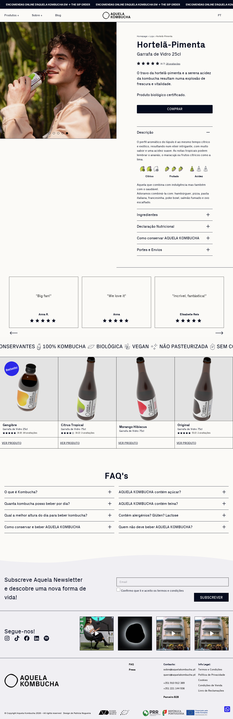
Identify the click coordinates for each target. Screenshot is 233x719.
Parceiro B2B (171, 697)
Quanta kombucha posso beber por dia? (37, 504)
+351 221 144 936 (174, 688)
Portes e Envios (149, 250)
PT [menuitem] (219, 15)
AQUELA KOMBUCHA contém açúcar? (150, 492)
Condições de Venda (210, 685)
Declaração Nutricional (155, 227)
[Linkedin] (36, 638)
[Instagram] (7, 638)
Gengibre (10, 425)
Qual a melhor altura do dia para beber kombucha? (45, 515)
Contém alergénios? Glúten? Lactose (148, 515)
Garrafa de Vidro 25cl (15, 429)
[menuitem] (222, 15)
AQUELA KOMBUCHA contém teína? (148, 504)
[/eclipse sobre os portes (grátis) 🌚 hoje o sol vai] (135, 633)
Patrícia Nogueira (82, 713)
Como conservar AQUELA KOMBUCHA (168, 238)
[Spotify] (46, 638)
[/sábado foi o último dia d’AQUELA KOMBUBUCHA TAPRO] (173, 633)
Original (183, 425)
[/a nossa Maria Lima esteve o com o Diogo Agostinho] (97, 633)
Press (132, 669)
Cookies (203, 680)
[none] (222, 15)
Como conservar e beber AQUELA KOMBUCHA (42, 527)
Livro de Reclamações (211, 690)
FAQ (131, 664)
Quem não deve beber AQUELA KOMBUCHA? (155, 527)
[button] (49, 133)
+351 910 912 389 (174, 683)
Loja (152, 36)
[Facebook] (26, 638)
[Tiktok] (17, 638)
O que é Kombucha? (20, 492)
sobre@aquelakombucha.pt (179, 669)
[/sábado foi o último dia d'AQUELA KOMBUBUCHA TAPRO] (211, 633)
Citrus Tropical (72, 425)
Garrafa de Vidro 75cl (73, 429)
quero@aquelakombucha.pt (179, 674)
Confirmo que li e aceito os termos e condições (152, 590)
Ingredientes (147, 215)
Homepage (142, 36)
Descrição (145, 132)
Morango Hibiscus (133, 427)
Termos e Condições (210, 669)
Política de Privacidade (211, 674)
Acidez (199, 176)
